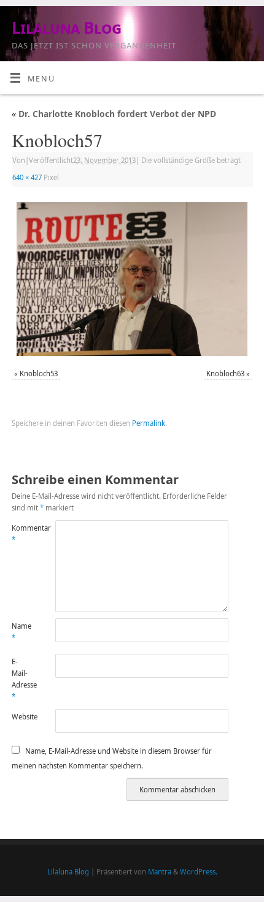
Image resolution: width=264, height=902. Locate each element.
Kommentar (22, 533)
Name (21, 631)
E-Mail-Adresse (22, 679)
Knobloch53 (39, 373)
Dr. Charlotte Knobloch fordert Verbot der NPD (114, 113)
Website (22, 716)
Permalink (148, 423)
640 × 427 (27, 177)
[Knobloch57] (132, 279)
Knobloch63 (225, 373)
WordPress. (198, 871)
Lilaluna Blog (66, 27)
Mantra (159, 871)
